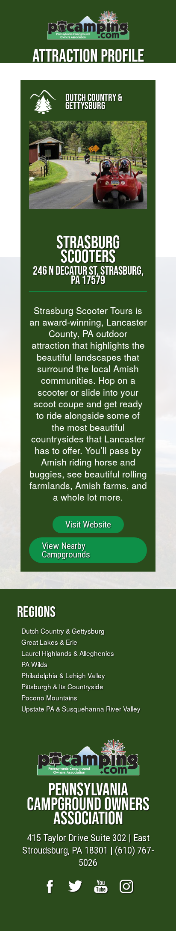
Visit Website (88, 524)
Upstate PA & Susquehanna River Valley (81, 708)
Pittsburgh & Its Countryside (62, 686)
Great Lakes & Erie (49, 641)
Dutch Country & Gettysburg (63, 630)
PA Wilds (34, 664)
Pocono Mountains (49, 697)
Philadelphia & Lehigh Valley (63, 675)
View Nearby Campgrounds (66, 550)
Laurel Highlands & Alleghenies (67, 653)
